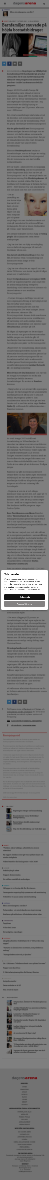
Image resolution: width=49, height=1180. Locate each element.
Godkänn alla (24, 597)
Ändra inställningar (24, 604)
